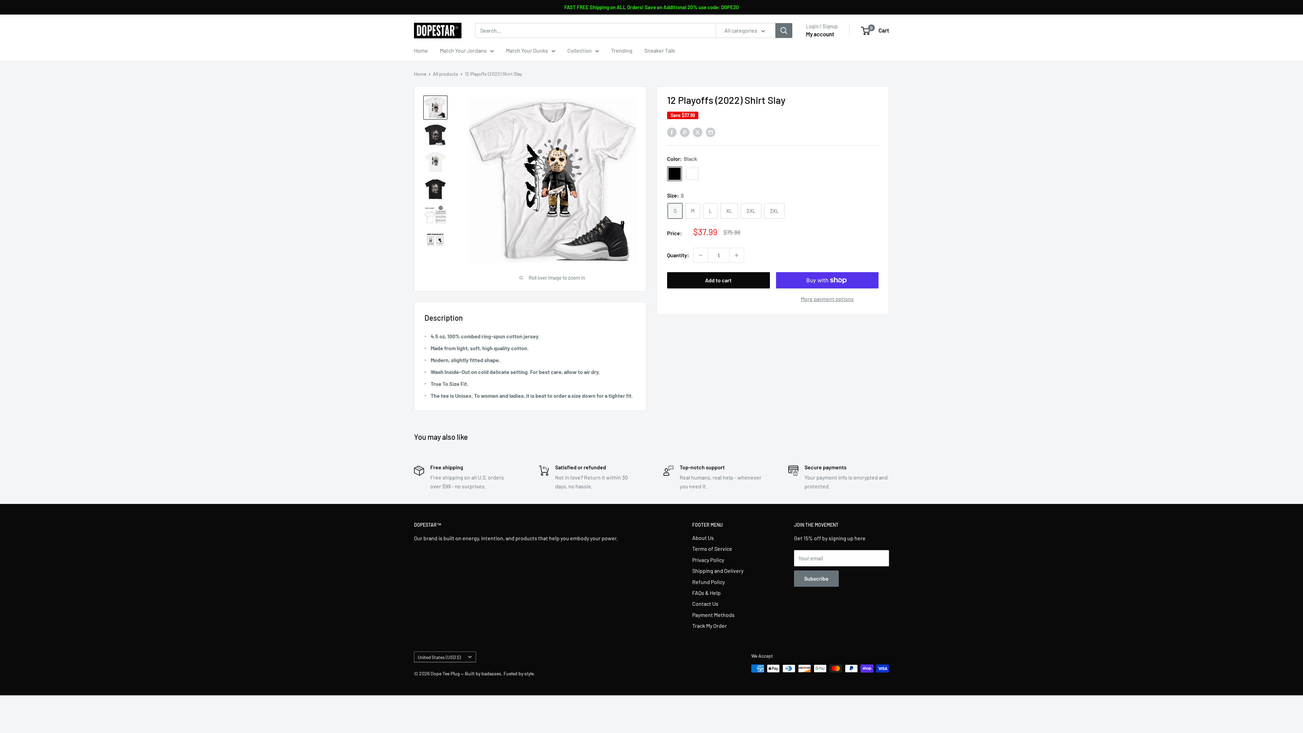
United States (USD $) (439, 657)
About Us (703, 537)
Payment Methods (713, 615)
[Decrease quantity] (701, 255)
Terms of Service (712, 548)
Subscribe (816, 578)
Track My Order (709, 625)
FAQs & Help (706, 592)
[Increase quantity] (737, 255)
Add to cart (718, 280)
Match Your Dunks (527, 50)
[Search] (783, 30)
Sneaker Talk (659, 50)
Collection (579, 50)
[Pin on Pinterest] (685, 132)
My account (820, 34)
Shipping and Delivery (717, 570)
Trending (621, 50)
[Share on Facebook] (672, 132)
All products (445, 74)
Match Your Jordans (463, 50)
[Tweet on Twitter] (697, 132)
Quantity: (678, 255)
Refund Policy (708, 582)
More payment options (827, 299)
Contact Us (705, 603)
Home (421, 50)
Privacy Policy (708, 560)
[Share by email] (710, 132)
